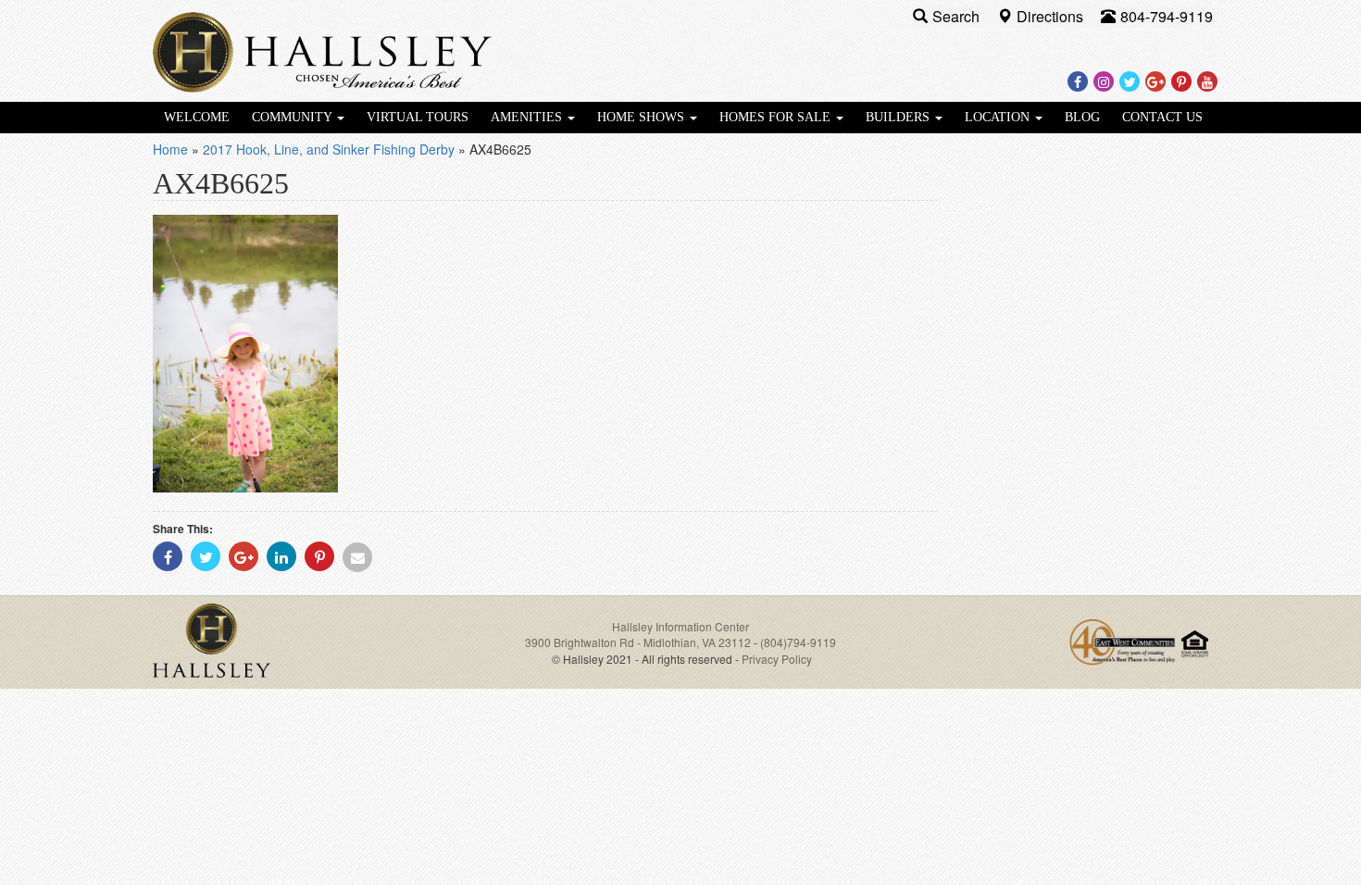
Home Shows (642, 117)
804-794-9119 (1166, 16)
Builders (899, 117)
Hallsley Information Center (680, 626)
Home (170, 149)
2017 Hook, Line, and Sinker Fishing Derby (329, 149)
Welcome (197, 117)
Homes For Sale (776, 117)
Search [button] (957, 16)
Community (293, 117)
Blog (1082, 117)
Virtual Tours (417, 117)
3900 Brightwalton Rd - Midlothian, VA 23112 (639, 642)
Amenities (528, 117)
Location (999, 117)
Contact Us (1162, 117)
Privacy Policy (777, 659)
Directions (1052, 16)
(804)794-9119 (798, 642)
